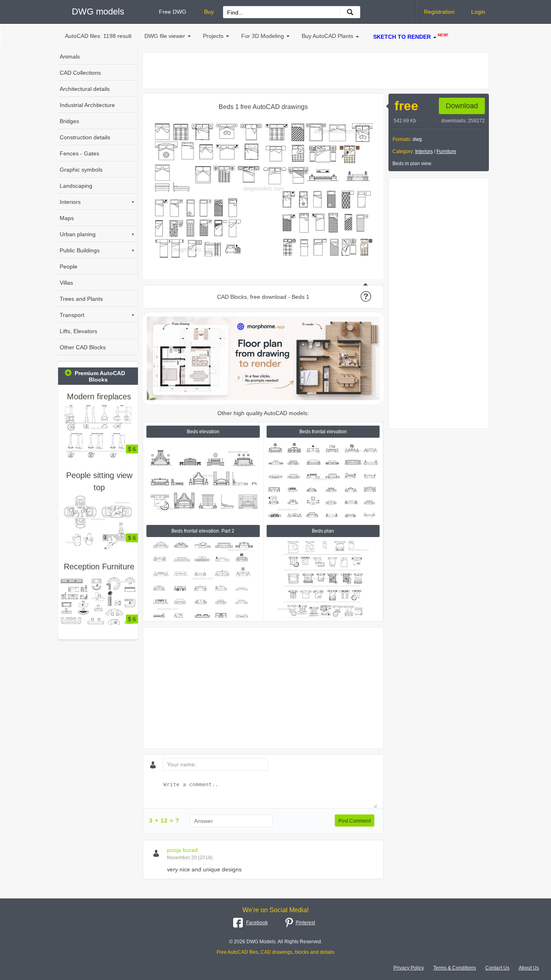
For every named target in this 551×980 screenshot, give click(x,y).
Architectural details (85, 89)
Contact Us (497, 968)
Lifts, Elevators (78, 331)
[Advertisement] (316, 70)
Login (478, 11)
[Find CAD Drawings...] (350, 12)
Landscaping (76, 186)
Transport (97, 315)
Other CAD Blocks (83, 347)
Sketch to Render (410, 36)
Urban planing (97, 234)
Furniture (446, 151)
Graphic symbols (81, 169)
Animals (70, 56)
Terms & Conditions (454, 968)
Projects (213, 36)
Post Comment (354, 821)
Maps (67, 218)
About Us (529, 968)
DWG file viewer (164, 36)
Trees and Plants (81, 299)
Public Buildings (97, 250)
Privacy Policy (408, 968)
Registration (439, 11)
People (68, 266)
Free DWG (172, 11)
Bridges (69, 121)
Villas (66, 282)
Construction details (85, 137)
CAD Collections (80, 72)
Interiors (424, 151)
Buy (209, 11)
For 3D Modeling (262, 36)
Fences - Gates (79, 153)
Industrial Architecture (87, 105)
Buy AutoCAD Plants (327, 36)
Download (462, 106)
